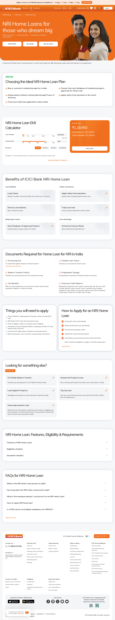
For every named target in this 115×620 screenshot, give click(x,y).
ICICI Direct (95, 561)
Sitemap (31, 616)
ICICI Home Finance (97, 568)
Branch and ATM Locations (12, 581)
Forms (7, 587)
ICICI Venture (95, 558)
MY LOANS (30, 44)
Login (107, 8)
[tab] (10, 370)
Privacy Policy (50, 614)
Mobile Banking (74, 548)
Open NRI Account (32, 554)
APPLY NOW (87, 2)
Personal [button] (25, 8)
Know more (7, 37)
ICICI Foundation (96, 545)
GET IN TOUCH (48, 44)
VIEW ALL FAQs (11, 518)
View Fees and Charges (13, 266)
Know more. (21, 613)
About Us (29, 545)
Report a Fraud (53, 548)
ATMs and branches (75, 559)
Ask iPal (72, 557)
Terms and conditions (55, 584)
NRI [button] (31, 8)
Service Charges (53, 590)
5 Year (38, 148)
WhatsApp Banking (75, 554)
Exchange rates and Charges (35, 551)
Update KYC (52, 581)
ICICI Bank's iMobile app (77, 551)
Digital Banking (74, 568)
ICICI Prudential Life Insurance (100, 553)
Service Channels (75, 565)
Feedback (29, 584)
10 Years (45, 148)
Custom (63, 148)
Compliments (30, 581)
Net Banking (73, 545)
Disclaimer (40, 614)
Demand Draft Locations (12, 584)
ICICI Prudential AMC (97, 555)
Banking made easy (75, 562)
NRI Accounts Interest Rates (35, 557)
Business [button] (37, 8)
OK (27, 612)
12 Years (53, 148)
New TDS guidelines (54, 587)
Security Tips (52, 545)
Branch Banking (74, 570)
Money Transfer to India (33, 548)
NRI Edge (29, 562)
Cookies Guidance (54, 551)
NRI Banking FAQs (32, 559)
